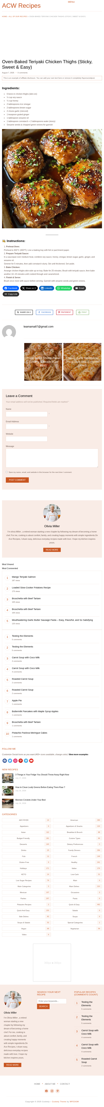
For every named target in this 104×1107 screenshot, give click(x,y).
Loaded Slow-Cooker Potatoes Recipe (31, 587)
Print (84, 312)
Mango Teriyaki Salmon (24, 577)
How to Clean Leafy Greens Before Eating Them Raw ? (40, 787)
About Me (50, 1084)
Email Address (12, 421)
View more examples (78, 754)
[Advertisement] (52, 40)
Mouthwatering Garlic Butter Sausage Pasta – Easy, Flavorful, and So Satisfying (52, 620)
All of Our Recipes (18, 16)
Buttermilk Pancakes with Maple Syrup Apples (35, 711)
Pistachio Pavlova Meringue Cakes (29, 733)
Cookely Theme (59, 1102)
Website (9, 434)
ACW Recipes (21, 5)
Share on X (25, 312)
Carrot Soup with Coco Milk (26, 657)
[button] (71, 2)
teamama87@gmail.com (38, 326)
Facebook (46, 312)
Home (4, 16)
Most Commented (10, 568)
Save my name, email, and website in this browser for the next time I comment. (40, 472)
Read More (52, 550)
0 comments (23, 73)
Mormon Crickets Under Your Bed (30, 800)
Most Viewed (8, 564)
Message (10, 446)
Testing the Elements (22, 636)
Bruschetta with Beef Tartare (26, 598)
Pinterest (66, 312)
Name (8, 409)
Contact (65, 1084)
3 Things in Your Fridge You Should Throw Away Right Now (42, 775)
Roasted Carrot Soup (22, 679)
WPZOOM (74, 1102)
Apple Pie (17, 700)
